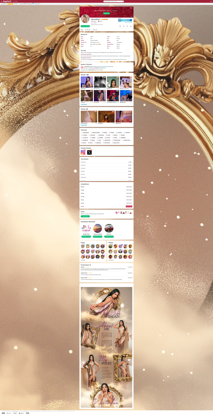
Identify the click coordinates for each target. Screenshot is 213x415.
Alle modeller (4, 3)
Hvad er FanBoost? (128, 22)
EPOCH (22, 411)
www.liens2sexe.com (15, 411)
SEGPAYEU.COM (27, 411)
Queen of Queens (103, 66)
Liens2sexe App (37, 3)
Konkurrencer (29, 3)
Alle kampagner (22, 3)
